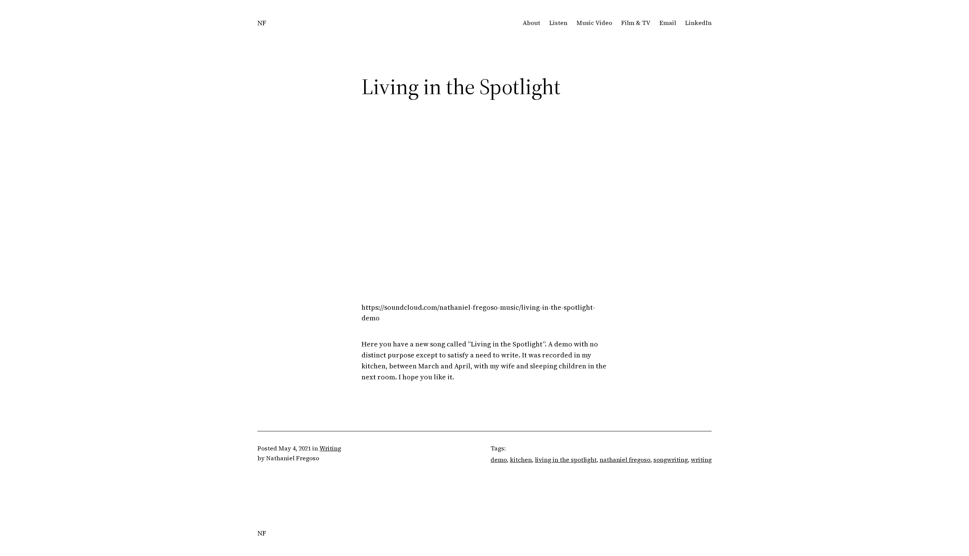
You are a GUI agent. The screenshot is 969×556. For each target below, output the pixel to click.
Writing (330, 448)
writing (701, 459)
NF (261, 23)
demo (499, 459)
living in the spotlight (566, 459)
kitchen (521, 459)
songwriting (670, 459)
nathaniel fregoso (625, 459)
